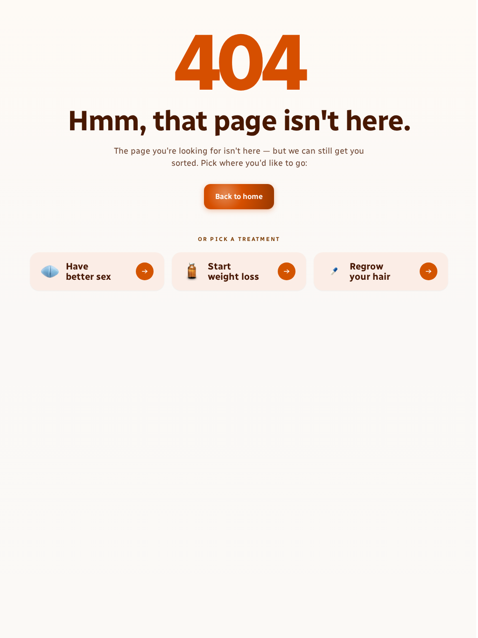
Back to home (238, 196)
